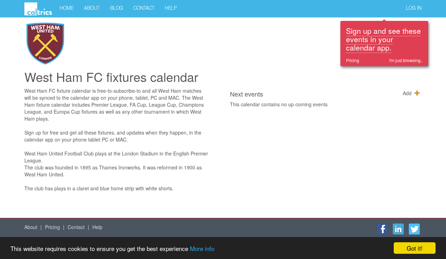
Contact (143, 8)
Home (67, 8)
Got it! (415, 248)
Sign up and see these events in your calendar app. (383, 39)
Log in (414, 8)
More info (202, 248)
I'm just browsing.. (406, 60)
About (92, 8)
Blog (116, 8)
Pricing (352, 60)
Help (171, 8)
